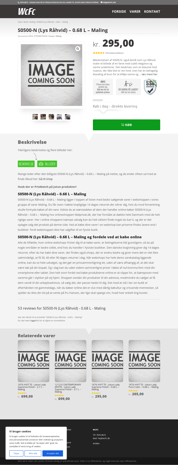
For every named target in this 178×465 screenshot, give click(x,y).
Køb (128, 125)
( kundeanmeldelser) (114, 53)
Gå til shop (46, 179)
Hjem (20, 22)
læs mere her (149, 74)
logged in (34, 320)
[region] (36, 443)
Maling (32, 22)
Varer (135, 12)
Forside (119, 12)
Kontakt (152, 12)
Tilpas (16, 453)
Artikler (96, 443)
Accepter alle (53, 453)
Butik (26, 22)
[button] (77, 48)
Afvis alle (33, 453)
